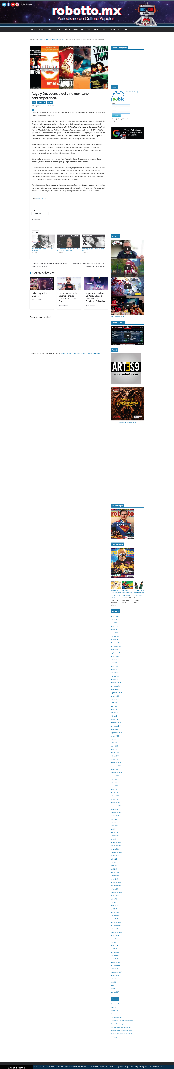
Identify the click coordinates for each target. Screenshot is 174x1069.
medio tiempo (115, 107)
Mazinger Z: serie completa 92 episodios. (127, 592)
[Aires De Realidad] (127, 249)
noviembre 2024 (116, 686)
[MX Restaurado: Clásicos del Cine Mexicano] (43, 241)
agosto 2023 (115, 736)
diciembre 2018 (116, 922)
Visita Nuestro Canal (117, 316)
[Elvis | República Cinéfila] (42, 279)
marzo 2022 (115, 792)
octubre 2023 (115, 729)
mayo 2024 (114, 706)
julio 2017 (114, 979)
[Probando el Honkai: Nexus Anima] (127, 286)
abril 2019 (114, 909)
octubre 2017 (115, 969)
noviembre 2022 (116, 766)
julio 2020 (114, 859)
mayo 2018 (114, 945)
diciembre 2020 (116, 842)
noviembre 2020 (116, 846)
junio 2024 (114, 703)
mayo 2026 (114, 626)
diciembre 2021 (116, 802)
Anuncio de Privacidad (118, 1004)
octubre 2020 (115, 849)
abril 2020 (114, 869)
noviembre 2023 (116, 726)
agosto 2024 (115, 696)
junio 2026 (114, 623)
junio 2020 (114, 862)
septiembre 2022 (116, 772)
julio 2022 (114, 779)
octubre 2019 (115, 889)
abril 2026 (114, 629)
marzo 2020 (115, 872)
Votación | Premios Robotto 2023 (121, 1034)
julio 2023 (114, 739)
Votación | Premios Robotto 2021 (121, 1027)
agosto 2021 (115, 816)
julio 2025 (114, 659)
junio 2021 (114, 822)
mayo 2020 (114, 866)
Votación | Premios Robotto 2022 (121, 1030)
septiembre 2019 (116, 892)
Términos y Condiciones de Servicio (122, 1020)
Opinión (50, 102)
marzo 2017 (115, 992)
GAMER (75, 29)
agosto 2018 (115, 935)
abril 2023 (114, 749)
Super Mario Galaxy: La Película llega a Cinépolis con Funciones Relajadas (95, 297)
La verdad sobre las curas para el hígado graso (139, 592)
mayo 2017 (114, 985)
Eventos (58, 29)
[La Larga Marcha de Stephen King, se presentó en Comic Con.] (69, 279)
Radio (104, 29)
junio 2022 (114, 782)
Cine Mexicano (41, 102)
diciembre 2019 (116, 882)
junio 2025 (114, 663)
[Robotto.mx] (87, 1)
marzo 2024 (115, 713)
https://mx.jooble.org (131, 92)
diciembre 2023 (116, 723)
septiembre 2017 (116, 972)
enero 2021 (114, 839)
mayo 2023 (114, 746)
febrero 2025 (115, 676)
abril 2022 (114, 789)
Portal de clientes (116, 1017)
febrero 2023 (115, 756)
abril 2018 (114, 949)
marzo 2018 (115, 952)
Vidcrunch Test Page (117, 1024)
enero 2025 (114, 679)
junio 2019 (114, 902)
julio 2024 (114, 699)
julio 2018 (114, 939)
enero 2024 (114, 719)
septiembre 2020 (116, 852)
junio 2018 (114, 942)
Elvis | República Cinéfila (39, 294)
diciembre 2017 (116, 962)
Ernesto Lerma (51, 106)
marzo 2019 (115, 912)
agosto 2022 (115, 776)
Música (67, 29)
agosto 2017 (115, 975)
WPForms (114, 1037)
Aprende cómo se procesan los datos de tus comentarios (81, 354)
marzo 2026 (115, 633)
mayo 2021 (114, 826)
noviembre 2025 (116, 646)
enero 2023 (114, 759)
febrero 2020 (115, 876)
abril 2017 (114, 989)
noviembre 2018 (116, 925)
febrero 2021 (115, 836)
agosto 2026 (115, 616)
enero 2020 (114, 879)
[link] (41, 198)
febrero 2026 (115, 636)
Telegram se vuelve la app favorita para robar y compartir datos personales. (89, 264)
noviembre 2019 (116, 885)
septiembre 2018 (116, 932)
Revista (112, 29)
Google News (123, 29)
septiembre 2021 (116, 812)
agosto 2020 (115, 856)
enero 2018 (114, 959)
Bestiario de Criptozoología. (127, 422)
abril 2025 (114, 669)
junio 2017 (114, 982)
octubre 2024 (115, 689)
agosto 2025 (115, 656)
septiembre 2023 (116, 732)
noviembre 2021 (116, 806)
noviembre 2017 (116, 965)
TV (82, 29)
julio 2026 (114, 619)
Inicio (33, 29)
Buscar (116, 115)
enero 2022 (114, 799)
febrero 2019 (115, 915)
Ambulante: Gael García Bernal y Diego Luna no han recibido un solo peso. (49, 264)
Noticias (42, 29)
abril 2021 (114, 829)
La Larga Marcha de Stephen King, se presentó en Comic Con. (68, 297)
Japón (96, 29)
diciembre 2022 (116, 762)
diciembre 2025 (116, 643)
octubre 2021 (115, 809)
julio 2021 (114, 819)
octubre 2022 (115, 769)
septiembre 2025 (116, 653)
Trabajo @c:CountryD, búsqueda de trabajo (121, 120)
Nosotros (114, 1014)
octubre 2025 (115, 649)
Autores (113, 1007)
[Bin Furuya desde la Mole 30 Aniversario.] (127, 305)
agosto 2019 (115, 895)
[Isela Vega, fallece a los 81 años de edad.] (93, 241)
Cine (50, 29)
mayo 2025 (114, 666)
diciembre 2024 (116, 683)
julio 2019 (114, 899)
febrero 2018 (115, 955)
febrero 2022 (115, 796)
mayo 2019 (114, 905)
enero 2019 (114, 919)
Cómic (88, 29)
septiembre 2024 (116, 693)
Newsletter (114, 1010)
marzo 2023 (115, 752)
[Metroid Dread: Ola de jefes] (127, 335)
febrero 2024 (115, 716)
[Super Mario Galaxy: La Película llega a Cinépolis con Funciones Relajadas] (96, 279)
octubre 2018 (115, 929)
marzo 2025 (115, 673)
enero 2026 (114, 639)
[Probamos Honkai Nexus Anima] (127, 268)
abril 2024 (114, 709)
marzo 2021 (115, 832)
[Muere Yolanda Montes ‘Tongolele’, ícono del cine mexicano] (68, 241)
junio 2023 (114, 742)
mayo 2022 (114, 786)
